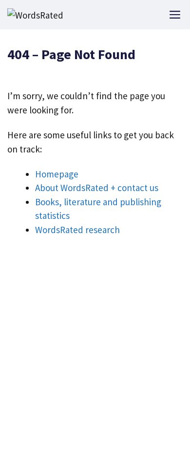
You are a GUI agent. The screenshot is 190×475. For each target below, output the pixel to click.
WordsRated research (77, 230)
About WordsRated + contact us (96, 188)
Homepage (56, 174)
